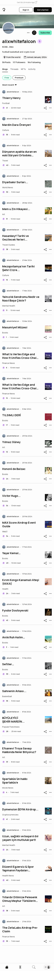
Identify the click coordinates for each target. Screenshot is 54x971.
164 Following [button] (34, 62)
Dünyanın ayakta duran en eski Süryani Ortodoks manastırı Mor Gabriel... (19, 153)
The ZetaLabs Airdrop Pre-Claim (20, 929)
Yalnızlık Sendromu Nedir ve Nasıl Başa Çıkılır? (20, 298)
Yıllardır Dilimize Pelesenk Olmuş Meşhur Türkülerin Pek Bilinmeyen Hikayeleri (19, 899)
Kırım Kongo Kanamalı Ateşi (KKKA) (20, 581)
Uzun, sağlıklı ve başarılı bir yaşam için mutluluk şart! (20, 838)
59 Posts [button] (6, 62)
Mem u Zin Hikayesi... (16, 209)
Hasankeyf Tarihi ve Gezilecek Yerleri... (15, 237)
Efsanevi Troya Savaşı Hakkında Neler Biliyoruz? (19, 750)
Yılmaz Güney (11, 442)
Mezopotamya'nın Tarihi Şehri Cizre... (18, 268)
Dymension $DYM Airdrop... (20, 809)
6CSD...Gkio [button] (7, 47)
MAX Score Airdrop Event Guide (19, 524)
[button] (27, 2)
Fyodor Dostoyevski (15, 610)
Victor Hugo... (11, 496)
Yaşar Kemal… (11, 553)
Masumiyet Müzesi (14, 327)
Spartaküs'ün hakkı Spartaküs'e (14, 780)
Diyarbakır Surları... (15, 182)
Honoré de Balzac (13, 469)
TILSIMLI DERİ (11, 415)
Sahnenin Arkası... (14, 691)
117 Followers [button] (19, 62)
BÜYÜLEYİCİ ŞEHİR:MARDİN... (13, 719)
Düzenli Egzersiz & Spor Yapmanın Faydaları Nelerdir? (18, 868)
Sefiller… (8, 664)
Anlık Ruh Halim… (13, 637)
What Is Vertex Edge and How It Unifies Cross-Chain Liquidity (20, 356)
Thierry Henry (11, 98)
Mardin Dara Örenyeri (16, 125)
